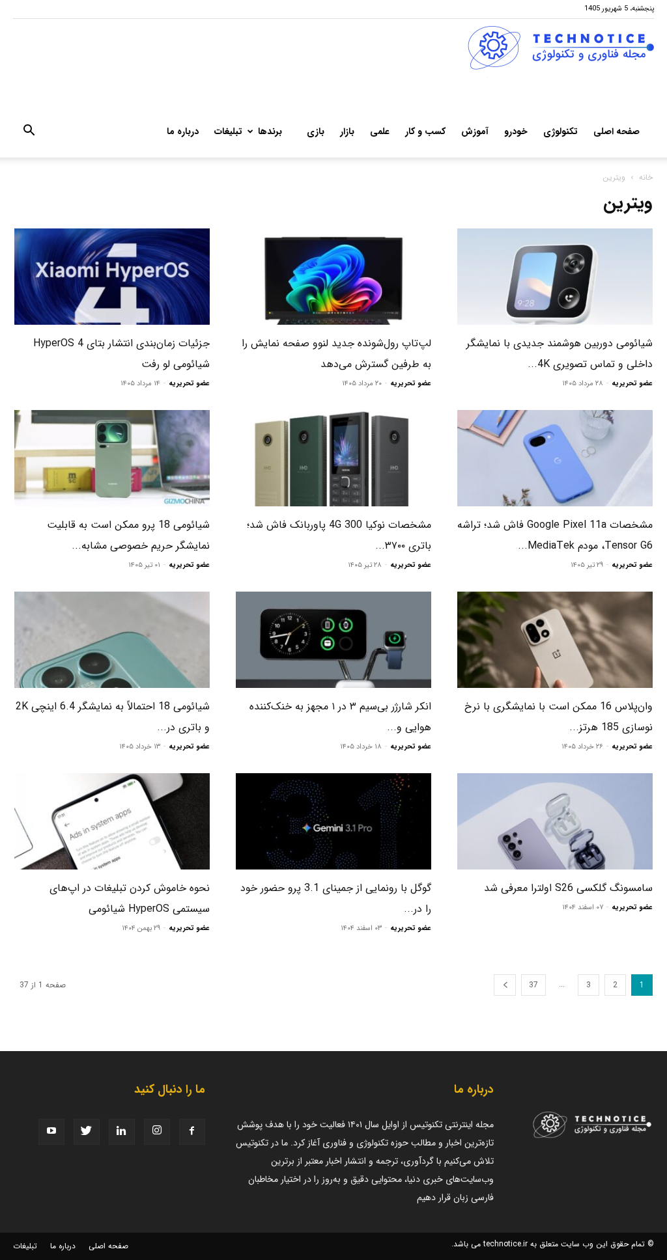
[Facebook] (192, 1132)
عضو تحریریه (632, 383)
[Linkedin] (122, 1132)
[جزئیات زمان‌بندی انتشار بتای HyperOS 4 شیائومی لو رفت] (112, 276)
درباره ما (183, 131)
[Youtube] (51, 1132)
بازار (347, 131)
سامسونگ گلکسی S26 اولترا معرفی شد (568, 888)
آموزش (475, 131)
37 (533, 985)
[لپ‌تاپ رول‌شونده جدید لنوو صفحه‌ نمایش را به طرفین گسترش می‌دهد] (333, 276)
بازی (315, 131)
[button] (28, 133)
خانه (646, 177)
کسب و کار (425, 131)
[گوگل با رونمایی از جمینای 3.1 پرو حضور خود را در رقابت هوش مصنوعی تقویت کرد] (333, 821)
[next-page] (505, 985)
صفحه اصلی (616, 131)
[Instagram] (157, 1132)
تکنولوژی (560, 131)
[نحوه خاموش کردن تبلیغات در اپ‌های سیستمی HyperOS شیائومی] (112, 821)
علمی (380, 131)
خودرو (516, 131)
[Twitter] (87, 1132)
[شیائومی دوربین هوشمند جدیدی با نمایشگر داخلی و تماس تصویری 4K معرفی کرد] (555, 276)
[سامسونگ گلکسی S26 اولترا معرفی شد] (555, 821)
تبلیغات (228, 131)
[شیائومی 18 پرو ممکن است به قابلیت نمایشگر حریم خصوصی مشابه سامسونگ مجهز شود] (112, 458)
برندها (270, 131)
